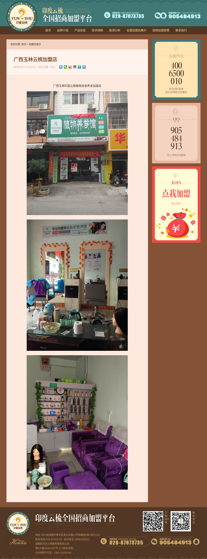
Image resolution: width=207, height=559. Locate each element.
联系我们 (181, 30)
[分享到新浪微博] (70, 67)
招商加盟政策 (160, 30)
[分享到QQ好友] (75, 67)
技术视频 (97, 30)
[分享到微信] (65, 67)
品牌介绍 (62, 30)
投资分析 (114, 30)
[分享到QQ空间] (84, 67)
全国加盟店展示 (136, 30)
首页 (48, 30)
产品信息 (80, 30)
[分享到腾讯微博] (79, 67)
